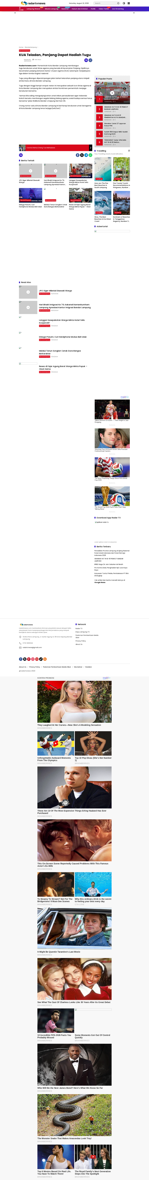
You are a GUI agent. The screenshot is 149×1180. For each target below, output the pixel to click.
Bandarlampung (25, 50)
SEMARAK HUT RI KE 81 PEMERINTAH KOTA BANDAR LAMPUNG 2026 (114, 116)
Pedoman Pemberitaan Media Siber (57, 667)
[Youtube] (37, 659)
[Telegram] (86, 155)
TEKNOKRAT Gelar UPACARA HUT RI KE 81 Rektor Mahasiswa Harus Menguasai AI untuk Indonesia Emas (116, 141)
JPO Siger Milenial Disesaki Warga (29, 181)
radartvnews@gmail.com (32, 647)
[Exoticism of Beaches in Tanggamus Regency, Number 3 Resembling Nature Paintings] (121, 203)
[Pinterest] (29, 659)
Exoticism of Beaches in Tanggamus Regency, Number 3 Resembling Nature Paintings (121, 219)
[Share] (90, 60)
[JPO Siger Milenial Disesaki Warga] (30, 171)
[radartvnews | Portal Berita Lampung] (33, 3)
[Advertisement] (74, 29)
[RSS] (45, 659)
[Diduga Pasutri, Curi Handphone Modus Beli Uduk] (30, 195)
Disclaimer (78, 667)
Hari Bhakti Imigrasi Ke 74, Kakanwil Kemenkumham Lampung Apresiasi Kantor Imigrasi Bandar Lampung (54, 182)
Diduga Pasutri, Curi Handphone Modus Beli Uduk (30, 206)
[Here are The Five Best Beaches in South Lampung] (102, 169)
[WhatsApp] (90, 155)
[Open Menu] (128, 3)
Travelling (99, 179)
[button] (118, 3)
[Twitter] (82, 155)
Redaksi (88, 667)
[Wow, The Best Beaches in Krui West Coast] (102, 203)
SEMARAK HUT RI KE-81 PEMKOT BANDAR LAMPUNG (116, 108)
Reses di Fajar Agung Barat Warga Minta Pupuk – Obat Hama (80, 207)
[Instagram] (33, 659)
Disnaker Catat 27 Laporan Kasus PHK (115, 125)
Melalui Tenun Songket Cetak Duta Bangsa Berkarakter (55, 206)
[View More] (129, 151)
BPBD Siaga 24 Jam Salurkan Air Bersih (108, 564)
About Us (79, 644)
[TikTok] (41, 659)
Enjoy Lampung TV (83, 632)
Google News (99, 582)
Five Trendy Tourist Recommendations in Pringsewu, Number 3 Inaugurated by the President (121, 185)
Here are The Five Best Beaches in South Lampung (101, 185)
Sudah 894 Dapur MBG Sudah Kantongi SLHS (116, 133)
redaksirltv (27, 59)
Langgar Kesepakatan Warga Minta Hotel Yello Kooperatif (78, 182)
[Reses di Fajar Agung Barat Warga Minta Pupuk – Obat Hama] (80, 195)
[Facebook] (78, 155)
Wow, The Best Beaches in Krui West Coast (102, 219)
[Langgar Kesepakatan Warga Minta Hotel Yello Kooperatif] (80, 171)
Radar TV (79, 628)
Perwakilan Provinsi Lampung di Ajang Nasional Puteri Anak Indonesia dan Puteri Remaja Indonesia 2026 (111, 553)
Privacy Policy (81, 641)
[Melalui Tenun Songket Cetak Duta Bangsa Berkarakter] (55, 195)
